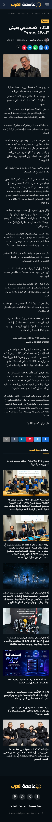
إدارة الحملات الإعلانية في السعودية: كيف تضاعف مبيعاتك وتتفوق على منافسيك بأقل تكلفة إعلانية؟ (27, 711)
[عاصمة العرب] (26, 4)
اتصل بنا (14, 806)
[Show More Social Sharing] (18, 47)
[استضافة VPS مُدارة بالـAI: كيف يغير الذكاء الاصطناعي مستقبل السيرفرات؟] (26, 663)
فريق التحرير (34, 40)
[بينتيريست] (24, 47)
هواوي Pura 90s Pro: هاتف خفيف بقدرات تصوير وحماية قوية (27, 462)
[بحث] (4, 4)
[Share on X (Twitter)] (41, 47)
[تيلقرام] (29, 47)
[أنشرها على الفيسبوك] (46, 47)
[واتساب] (35, 47)
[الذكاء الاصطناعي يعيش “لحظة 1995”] (26, 65)
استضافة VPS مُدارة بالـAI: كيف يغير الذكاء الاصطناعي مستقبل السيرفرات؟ (28, 681)
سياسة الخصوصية (35, 806)
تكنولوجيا (45, 21)
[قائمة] (47, 4)
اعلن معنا (22, 806)
